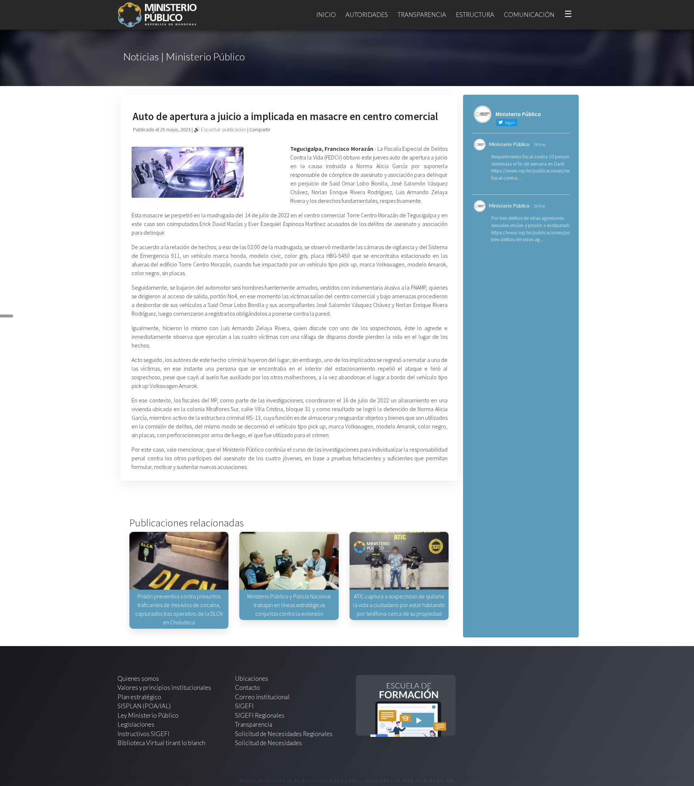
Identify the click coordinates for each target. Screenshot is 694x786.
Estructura (475, 14)
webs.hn (441, 780)
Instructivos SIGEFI (143, 734)
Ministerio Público (509, 144)
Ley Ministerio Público (148, 715)
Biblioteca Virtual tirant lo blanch (161, 743)
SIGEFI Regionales (259, 715)
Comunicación (529, 14)
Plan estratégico (139, 697)
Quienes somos (138, 678)
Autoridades (367, 14)
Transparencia (422, 14)
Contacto (247, 687)
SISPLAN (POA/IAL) (144, 706)
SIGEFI (244, 706)
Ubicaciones (251, 678)
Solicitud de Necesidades (268, 743)
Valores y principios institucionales (164, 687)
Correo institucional (262, 697)
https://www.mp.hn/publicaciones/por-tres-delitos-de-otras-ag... (532, 236)
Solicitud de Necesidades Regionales (284, 734)
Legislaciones (135, 724)
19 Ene (539, 144)
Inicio (326, 14)
